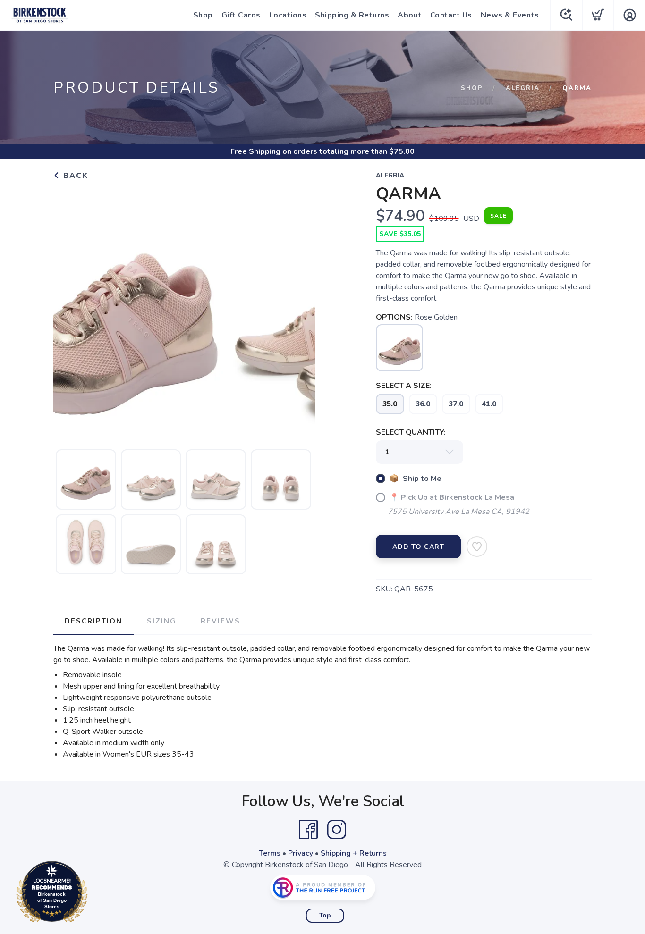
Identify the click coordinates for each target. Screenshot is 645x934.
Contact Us (451, 15)
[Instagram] (336, 830)
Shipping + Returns (354, 853)
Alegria (523, 88)
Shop (203, 15)
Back (74, 175)
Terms (269, 853)
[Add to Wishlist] (477, 546)
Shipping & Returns (352, 15)
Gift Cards (241, 15)
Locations (288, 15)
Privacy (300, 853)
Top (325, 915)
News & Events (510, 15)
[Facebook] (308, 830)
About (410, 15)
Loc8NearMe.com (93, 894)
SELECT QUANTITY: (411, 432)
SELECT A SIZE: (404, 385)
